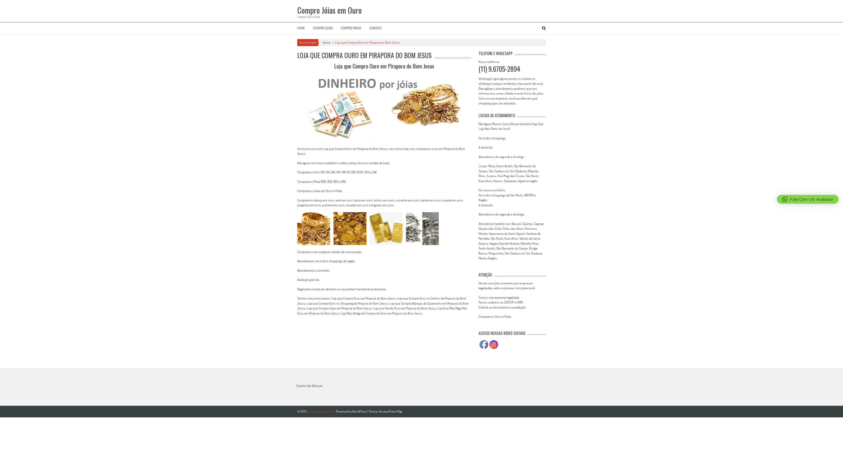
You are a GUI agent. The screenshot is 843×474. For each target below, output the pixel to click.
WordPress (359, 411)
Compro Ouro (323, 28)
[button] (808, 199)
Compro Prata (351, 28)
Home (301, 28)
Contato (375, 28)
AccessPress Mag (390, 411)
